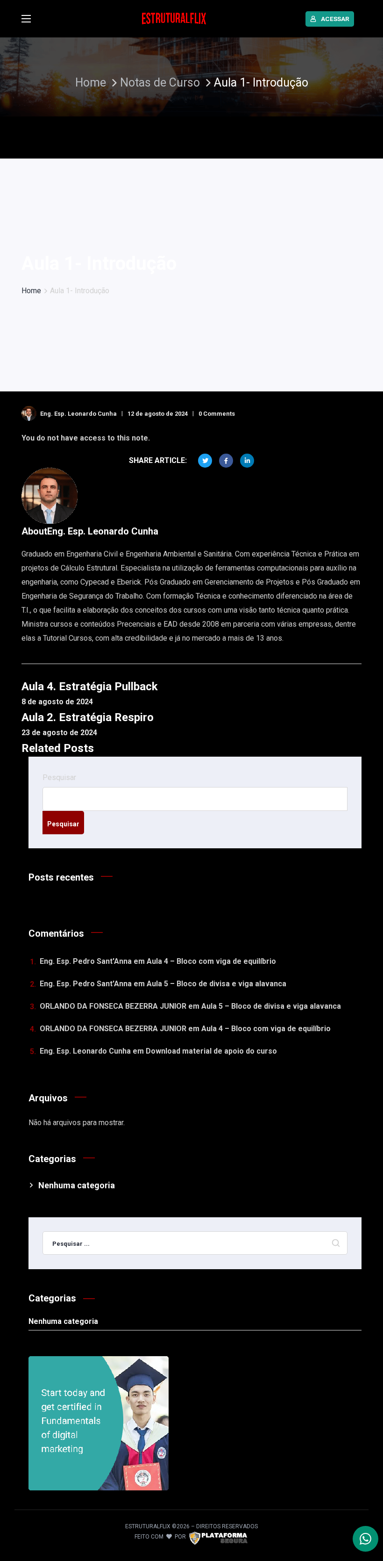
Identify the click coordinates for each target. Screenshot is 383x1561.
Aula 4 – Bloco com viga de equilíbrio (211, 961)
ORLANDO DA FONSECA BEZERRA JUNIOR (113, 1006)
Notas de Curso (161, 82)
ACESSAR (335, 18)
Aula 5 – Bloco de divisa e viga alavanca (216, 983)
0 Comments (217, 413)
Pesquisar (59, 777)
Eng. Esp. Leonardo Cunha (78, 413)
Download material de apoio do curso (211, 1051)
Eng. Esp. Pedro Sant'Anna (86, 961)
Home (90, 82)
